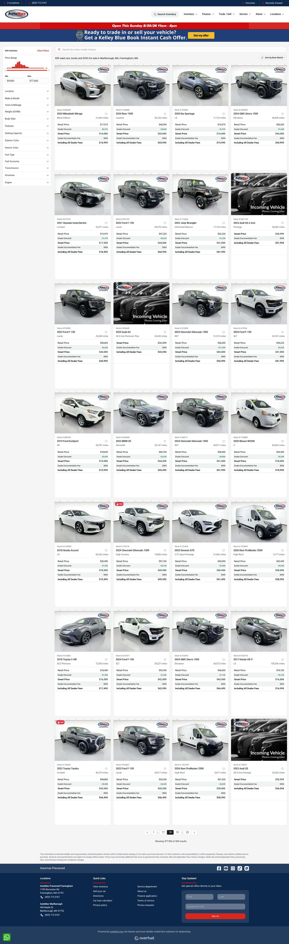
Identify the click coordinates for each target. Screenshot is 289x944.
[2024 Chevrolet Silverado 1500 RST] (200, 303)
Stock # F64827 (122, 765)
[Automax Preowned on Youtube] (224, 868)
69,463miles (278, 445)
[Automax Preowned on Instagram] (231, 868)
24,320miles (160, 336)
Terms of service (145, 900)
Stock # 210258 (181, 328)
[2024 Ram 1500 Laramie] (141, 85)
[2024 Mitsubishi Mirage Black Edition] (83, 85)
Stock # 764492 (181, 110)
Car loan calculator (102, 900)
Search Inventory (167, 14)
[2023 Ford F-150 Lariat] (141, 194)
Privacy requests (145, 905)
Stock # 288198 (63, 437)
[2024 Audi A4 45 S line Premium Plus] (141, 303)
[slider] (5, 70)
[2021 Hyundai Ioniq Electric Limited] (83, 194)
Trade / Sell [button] (225, 14)
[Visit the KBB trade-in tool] (144, 35)
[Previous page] (147, 832)
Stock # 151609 (181, 546)
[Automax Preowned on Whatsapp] (245, 868)
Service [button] (243, 14)
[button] (14, 3)
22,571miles (102, 227)
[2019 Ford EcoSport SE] (83, 412)
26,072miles (219, 663)
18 (170, 832)
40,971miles (219, 445)
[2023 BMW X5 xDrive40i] (141, 412)
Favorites (250, 3)
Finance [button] (206, 14)
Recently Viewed (274, 3)
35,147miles (160, 445)
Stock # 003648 (63, 110)
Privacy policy (100, 905)
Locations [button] (275, 14)
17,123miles (219, 227)
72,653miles (102, 663)
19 (177, 832)
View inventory (100, 886)
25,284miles (102, 336)
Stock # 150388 (122, 110)
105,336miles (278, 663)
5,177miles (279, 554)
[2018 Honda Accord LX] (83, 521)
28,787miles (102, 445)
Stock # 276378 (181, 656)
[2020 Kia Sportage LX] (200, 85)
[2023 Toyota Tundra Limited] (83, 740)
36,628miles (278, 117)
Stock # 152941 (240, 765)
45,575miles (160, 227)
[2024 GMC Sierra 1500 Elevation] (259, 85)
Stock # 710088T (240, 437)
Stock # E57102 (122, 219)
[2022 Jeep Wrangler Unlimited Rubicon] (200, 194)
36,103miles (160, 117)
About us (141, 891)
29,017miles (160, 772)
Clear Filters (43, 50)
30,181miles (278, 336)
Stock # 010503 (63, 656)
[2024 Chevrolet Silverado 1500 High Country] (141, 521)
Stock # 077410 (63, 219)
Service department (147, 886)
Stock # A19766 (240, 328)
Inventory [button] (189, 14)
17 (163, 832)
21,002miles (219, 554)
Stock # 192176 (122, 546)
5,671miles (220, 772)
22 (187, 832)
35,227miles (160, 663)
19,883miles (160, 554)
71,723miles (219, 117)
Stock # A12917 (122, 656)
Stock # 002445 (122, 328)
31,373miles (219, 336)
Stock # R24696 (122, 437)
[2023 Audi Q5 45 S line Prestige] (259, 740)
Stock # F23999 (63, 328)
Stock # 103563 (63, 765)
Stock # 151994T (240, 546)
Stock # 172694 (181, 219)
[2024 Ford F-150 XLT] (259, 303)
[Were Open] (144, 25)
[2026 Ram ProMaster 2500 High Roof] (259, 521)
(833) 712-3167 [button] (39, 3)
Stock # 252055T (240, 110)
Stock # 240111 (181, 437)
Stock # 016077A (240, 656)
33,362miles (278, 772)
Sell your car (99, 891)
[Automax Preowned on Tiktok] (238, 868)
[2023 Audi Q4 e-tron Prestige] (259, 194)
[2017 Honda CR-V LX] (259, 630)
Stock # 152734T (182, 765)
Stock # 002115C (240, 219)
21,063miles (102, 117)
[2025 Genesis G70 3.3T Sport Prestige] (200, 521)
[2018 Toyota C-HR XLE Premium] (83, 630)
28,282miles (278, 227)
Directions (98, 896)
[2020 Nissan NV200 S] (259, 412)
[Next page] (194, 832)
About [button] (259, 14)
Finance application (147, 896)
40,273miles (102, 772)
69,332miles (102, 554)
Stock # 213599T (64, 546)
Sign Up (215, 916)
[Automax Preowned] (17, 14)
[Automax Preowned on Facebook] (217, 868)
